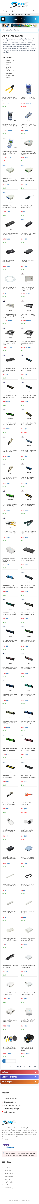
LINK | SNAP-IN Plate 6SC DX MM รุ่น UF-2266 (9, 478)
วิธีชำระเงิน (8, 1179)
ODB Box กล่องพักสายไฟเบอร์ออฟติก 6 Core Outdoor (8, 560)
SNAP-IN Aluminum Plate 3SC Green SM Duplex (28, 640)
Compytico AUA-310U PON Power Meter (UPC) (28, 98)
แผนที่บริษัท (8, 1168)
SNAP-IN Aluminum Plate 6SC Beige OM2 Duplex (9, 722)
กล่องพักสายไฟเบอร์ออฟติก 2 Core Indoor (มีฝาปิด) (29, 993)
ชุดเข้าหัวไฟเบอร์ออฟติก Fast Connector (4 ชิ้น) (9, 1047)
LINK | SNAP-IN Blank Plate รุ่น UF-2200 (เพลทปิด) (9, 370)
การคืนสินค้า (8, 1185)
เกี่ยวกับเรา (8, 1170)
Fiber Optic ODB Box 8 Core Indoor (27, 260)
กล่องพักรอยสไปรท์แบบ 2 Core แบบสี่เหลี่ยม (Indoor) (9, 939)
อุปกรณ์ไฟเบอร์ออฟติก (12, 30)
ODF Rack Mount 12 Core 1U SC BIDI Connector (28, 559)
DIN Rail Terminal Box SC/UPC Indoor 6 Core (9, 206)
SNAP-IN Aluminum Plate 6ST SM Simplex (9, 776)
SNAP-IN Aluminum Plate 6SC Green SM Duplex (9, 749)
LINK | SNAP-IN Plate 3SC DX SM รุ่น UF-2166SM (28, 396)
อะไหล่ (8, 77)
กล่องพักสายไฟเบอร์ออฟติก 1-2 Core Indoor (28, 966)
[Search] (35, 19)
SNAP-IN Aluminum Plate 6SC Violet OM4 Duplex (28, 749)
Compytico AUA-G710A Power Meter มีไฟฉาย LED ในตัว (28, 126)
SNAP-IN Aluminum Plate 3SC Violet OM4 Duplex (9, 668)
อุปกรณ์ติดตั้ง (10, 75)
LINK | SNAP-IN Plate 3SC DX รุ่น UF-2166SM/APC (9, 423)
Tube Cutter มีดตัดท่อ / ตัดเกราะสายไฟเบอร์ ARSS (9, 803)
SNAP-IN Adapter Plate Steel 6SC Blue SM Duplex (10, 586)
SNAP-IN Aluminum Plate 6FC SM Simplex (28, 668)
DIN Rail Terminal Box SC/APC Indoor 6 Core (27, 179)
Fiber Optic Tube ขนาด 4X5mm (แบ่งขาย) (9, 288)
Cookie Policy (9, 1188)
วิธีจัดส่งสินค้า (9, 1176)
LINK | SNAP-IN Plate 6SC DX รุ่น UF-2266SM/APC (9, 505)
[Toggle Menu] (3, 19)
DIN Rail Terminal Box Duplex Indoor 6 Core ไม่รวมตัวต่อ (9, 180)
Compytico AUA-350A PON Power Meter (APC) (9, 125)
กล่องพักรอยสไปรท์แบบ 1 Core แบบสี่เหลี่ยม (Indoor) (9, 912)
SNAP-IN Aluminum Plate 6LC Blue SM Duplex (9, 695)
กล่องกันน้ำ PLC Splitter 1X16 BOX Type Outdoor (9, 857)
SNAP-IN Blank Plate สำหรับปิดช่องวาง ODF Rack (28, 776)
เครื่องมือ (8, 62)
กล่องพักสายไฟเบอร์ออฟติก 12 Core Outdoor (9, 993)
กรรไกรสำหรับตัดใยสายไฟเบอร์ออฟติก (27, 803)
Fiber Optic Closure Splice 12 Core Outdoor (10, 233)
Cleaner (8, 69)
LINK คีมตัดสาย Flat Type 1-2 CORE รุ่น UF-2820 (28, 532)
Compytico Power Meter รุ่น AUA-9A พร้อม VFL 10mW (9, 153)
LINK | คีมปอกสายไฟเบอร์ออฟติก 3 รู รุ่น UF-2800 (9, 532)
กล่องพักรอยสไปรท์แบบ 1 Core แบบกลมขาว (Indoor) (10, 885)
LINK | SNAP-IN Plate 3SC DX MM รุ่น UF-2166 (9, 396)
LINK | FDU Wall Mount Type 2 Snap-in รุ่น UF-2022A (27, 289)
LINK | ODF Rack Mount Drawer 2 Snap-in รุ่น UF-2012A (9, 316)
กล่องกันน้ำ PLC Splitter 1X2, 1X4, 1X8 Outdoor (27, 857)
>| (13, 1061)
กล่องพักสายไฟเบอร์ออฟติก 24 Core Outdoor (9, 1020)
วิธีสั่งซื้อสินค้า (9, 1173)
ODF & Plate (10, 60)
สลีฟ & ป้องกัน (10, 71)
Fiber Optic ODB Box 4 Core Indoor (9, 260)
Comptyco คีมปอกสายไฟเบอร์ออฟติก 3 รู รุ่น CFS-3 (10, 99)
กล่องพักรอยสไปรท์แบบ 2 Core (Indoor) (28, 912)
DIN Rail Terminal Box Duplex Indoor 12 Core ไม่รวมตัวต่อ (28, 153)
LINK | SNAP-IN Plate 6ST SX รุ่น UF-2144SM (28, 505)
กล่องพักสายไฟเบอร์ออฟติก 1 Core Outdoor (10, 966)
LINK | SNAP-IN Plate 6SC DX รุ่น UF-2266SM (28, 478)
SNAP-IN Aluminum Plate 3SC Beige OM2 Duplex (28, 613)
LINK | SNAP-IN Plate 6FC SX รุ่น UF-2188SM (28, 423)
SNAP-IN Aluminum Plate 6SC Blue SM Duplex (28, 722)
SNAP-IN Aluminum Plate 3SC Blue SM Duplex (9, 640)
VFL (7, 64)
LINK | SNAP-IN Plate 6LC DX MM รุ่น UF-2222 (9, 450)
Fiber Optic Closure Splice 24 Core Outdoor (28, 233)
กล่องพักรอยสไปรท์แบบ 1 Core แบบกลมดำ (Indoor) (28, 885)
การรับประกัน (8, 1182)
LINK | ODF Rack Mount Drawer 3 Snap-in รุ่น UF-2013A (28, 316)
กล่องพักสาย (9, 73)
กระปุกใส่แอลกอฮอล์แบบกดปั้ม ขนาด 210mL (8, 830)
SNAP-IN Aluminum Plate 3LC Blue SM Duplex (28, 586)
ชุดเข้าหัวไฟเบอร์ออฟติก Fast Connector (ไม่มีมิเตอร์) (27, 1048)
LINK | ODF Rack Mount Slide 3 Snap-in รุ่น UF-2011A (28, 343)
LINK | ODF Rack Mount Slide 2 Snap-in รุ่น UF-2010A (9, 343)
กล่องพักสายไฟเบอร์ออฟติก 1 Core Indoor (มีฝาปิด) (28, 939)
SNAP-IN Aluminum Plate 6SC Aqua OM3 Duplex (28, 695)
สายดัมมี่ (8, 67)
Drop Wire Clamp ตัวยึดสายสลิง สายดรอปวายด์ (28, 206)
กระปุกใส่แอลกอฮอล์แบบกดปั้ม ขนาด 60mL (27, 830)
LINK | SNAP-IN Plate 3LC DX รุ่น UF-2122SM (28, 369)
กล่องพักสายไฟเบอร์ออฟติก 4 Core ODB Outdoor (28, 1020)
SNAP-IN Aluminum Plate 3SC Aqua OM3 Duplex (9, 613)
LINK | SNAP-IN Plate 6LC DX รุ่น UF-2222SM (28, 450)
